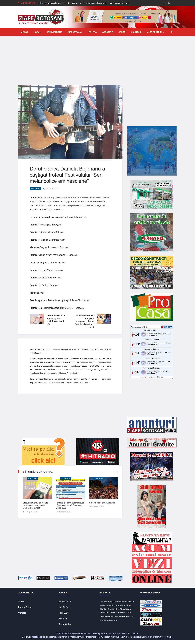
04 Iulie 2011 (53, 188)
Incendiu (110, 616)
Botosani (110, 620)
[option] (72, 3)
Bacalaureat (104, 602)
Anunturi (136, 32)
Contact (22, 613)
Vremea (134, 327)
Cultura (35, 189)
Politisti (129, 605)
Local (37, 32)
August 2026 (65, 601)
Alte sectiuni (154, 32)
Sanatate (107, 32)
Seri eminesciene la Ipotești (102, 502)
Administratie (54, 32)
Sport (121, 32)
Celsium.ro (159, 377)
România (124, 602)
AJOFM (128, 613)
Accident (112, 613)
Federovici (126, 616)
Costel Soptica (120, 613)
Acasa (24, 32)
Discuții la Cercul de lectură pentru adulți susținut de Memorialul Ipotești (35, 505)
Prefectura (103, 616)
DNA (119, 609)
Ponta (115, 620)
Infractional (75, 32)
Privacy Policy (24, 607)
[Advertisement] (97, 59)
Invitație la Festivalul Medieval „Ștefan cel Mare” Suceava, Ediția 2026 (70, 505)
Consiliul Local (111, 605)
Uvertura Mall (112, 609)
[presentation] (113, 472)
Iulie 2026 (63, 607)
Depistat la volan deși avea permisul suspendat (72, 3)
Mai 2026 (63, 618)
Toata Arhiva (65, 624)
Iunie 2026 (64, 613)
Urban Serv (103, 609)
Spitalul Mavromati (114, 602)
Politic (93, 32)
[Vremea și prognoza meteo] (167, 326)
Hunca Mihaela (121, 605)
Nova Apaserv (126, 609)
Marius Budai (104, 613)
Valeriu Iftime (118, 616)
